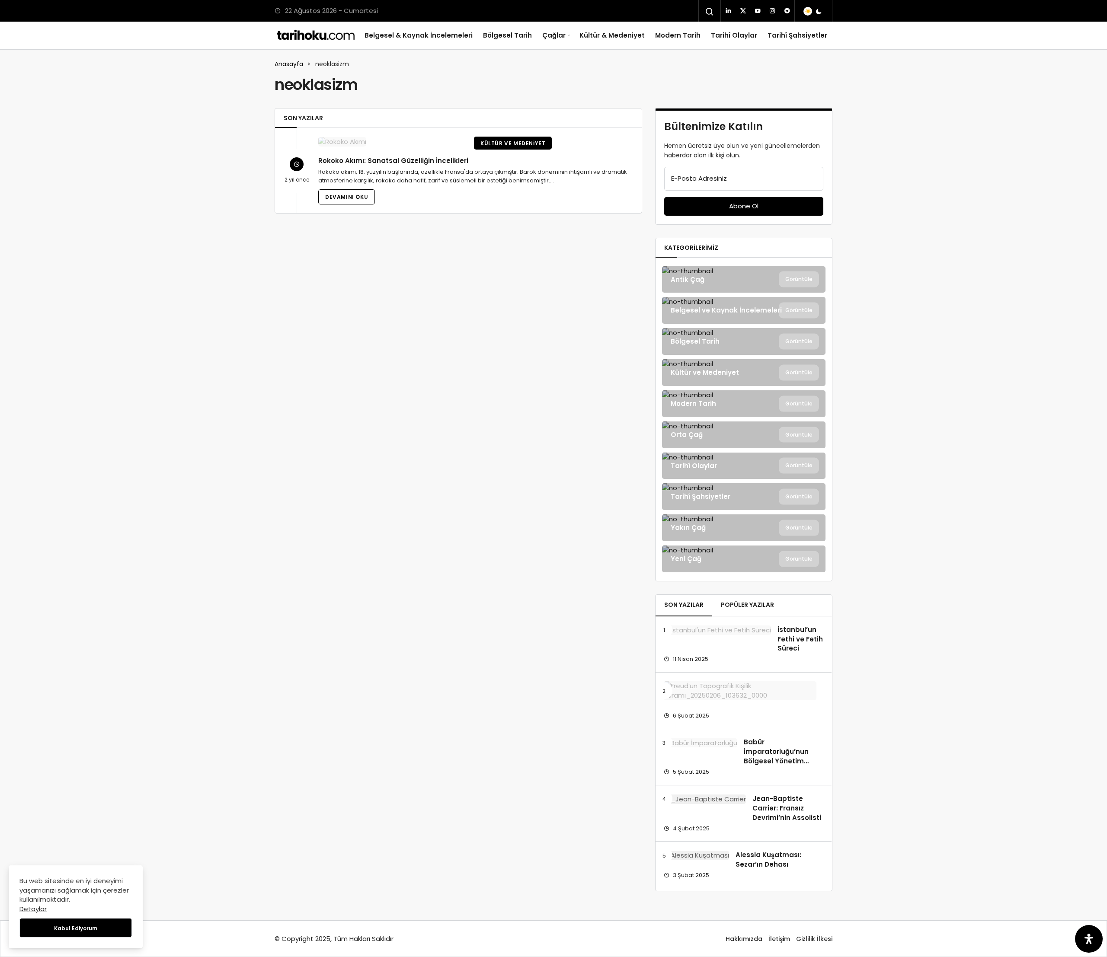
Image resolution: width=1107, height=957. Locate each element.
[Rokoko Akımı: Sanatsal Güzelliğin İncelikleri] (390, 142)
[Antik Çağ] (743, 279)
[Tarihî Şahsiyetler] (743, 496)
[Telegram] (787, 11)
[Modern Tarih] (743, 403)
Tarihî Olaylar (734, 35)
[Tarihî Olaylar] (743, 466)
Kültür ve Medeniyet (512, 143)
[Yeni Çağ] (743, 558)
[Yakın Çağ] (743, 527)
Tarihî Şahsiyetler (797, 35)
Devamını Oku (346, 197)
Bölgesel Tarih (507, 35)
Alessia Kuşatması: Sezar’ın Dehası (768, 859)
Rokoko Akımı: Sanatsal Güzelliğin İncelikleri (393, 160)
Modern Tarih (678, 35)
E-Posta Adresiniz (699, 178)
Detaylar (33, 908)
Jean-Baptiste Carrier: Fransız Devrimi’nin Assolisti (786, 808)
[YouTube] (757, 11)
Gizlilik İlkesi (814, 939)
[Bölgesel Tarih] (743, 341)
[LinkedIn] (728, 11)
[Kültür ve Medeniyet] (743, 372)
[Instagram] (772, 11)
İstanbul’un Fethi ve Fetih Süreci (800, 639)
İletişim (779, 939)
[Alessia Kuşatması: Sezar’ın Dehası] (696, 855)
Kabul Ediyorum (75, 928)
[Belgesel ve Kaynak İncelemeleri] (743, 310)
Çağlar (554, 35)
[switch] (813, 11)
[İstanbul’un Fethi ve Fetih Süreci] (717, 630)
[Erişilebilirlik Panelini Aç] (1089, 939)
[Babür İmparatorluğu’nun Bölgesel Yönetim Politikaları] (700, 743)
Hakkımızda (744, 939)
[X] (743, 11)
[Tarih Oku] (316, 35)
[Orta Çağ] (743, 434)
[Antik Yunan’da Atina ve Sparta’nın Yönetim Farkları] (740, 690)
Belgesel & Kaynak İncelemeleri (419, 35)
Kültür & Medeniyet (612, 35)
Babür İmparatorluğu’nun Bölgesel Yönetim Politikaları (776, 756)
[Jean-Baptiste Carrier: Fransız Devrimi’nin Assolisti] (705, 799)
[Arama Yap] (709, 11)
